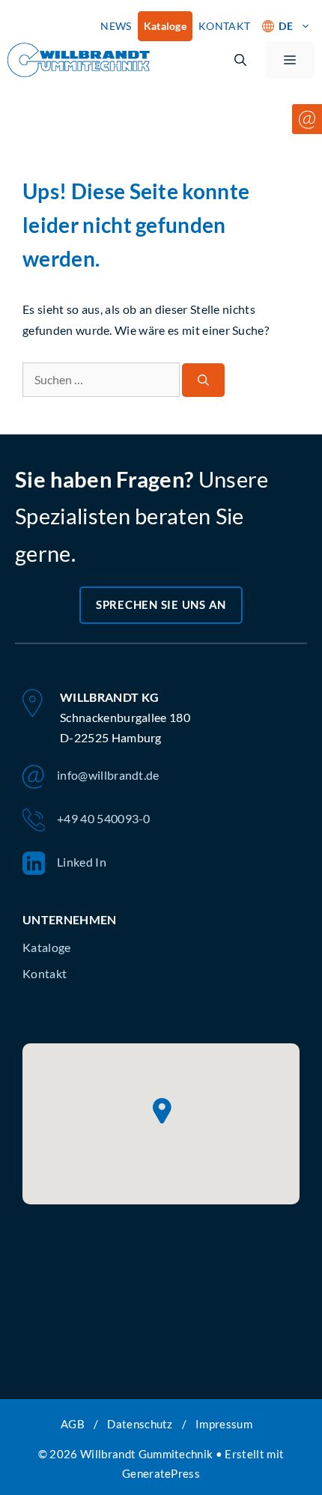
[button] (240, 60)
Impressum (223, 1424)
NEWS (115, 25)
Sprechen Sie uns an (161, 604)
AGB (73, 1424)
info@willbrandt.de (108, 775)
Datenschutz (140, 1424)
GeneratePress (161, 1473)
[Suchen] (203, 380)
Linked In (81, 862)
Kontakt (44, 973)
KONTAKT (224, 25)
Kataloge (165, 25)
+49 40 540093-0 (104, 818)
